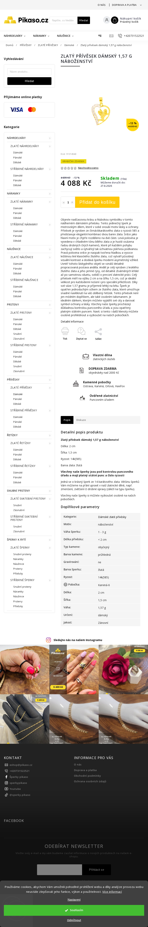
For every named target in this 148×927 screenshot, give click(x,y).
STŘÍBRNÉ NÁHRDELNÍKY (27, 169)
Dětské (17, 162)
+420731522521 (20, 771)
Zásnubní (18, 338)
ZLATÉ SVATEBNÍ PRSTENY (27, 498)
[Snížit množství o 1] (63, 202)
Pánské (17, 157)
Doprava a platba (124, 5)
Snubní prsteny (22, 554)
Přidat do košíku (97, 202)
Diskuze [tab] (81, 420)
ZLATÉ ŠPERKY (19, 547)
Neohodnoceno (88, 168)
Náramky (18, 559)
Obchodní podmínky (87, 775)
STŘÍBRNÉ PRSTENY (23, 345)
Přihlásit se (96, 869)
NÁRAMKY (13, 193)
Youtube (15, 789)
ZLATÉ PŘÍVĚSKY (21, 387)
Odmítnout (74, 920)
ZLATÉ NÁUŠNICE (21, 257)
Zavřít (128, 345)
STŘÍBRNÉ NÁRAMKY (24, 224)
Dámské (18, 152)
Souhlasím (76, 910)
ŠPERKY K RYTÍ (16, 539)
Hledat (83, 20)
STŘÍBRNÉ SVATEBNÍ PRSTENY (24, 518)
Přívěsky (18, 573)
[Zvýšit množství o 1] (72, 202)
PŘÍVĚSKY (13, 379)
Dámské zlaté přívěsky (112, 517)
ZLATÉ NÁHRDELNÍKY (24, 146)
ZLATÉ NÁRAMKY (21, 201)
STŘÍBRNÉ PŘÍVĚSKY (23, 410)
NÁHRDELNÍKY (16, 138)
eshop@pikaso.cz (21, 765)
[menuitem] (16, 36)
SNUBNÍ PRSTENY (18, 490)
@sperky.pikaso (20, 795)
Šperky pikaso (19, 777)
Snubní (17, 334)
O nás (102, 5)
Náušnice (18, 564)
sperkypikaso (18, 783)
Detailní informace (72, 321)
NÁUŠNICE (14, 249)
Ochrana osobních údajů (90, 781)
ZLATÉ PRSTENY (21, 312)
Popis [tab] (67, 420)
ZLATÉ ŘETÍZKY (20, 443)
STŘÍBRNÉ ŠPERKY (22, 580)
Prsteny (17, 568)
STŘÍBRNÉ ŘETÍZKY (22, 466)
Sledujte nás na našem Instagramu (78, 640)
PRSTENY (13, 304)
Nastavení (74, 899)
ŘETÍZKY (12, 435)
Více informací (112, 892)
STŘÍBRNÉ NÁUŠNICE (24, 280)
